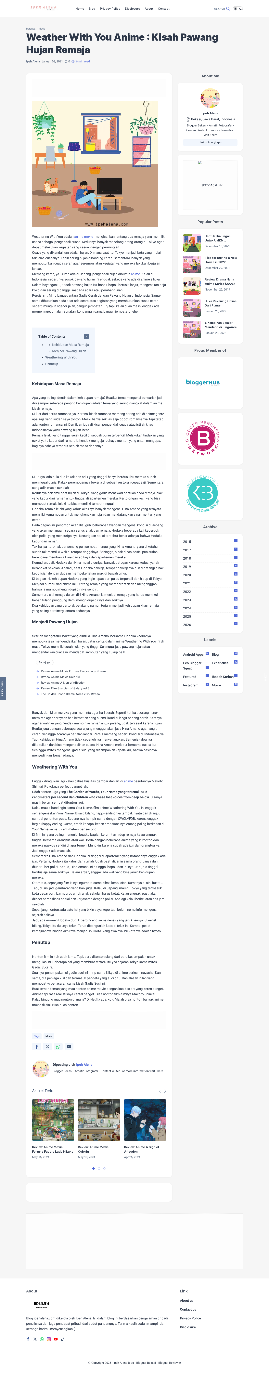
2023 (210, 600)
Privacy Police (190, 1318)
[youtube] (56, 1339)
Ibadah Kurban (224, 676)
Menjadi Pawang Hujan (69, 351)
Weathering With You (61, 357)
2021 (210, 583)
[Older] (3, 688)
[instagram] (49, 1339)
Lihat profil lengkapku (210, 142)
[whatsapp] (58, 1046)
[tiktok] (63, 1339)
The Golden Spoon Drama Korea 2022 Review (70, 694)
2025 (210, 616)
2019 (210, 566)
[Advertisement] (99, 92)
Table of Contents (52, 336)
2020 (210, 575)
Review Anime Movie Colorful (60, 677)
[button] (93, 1168)
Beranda (30, 28)
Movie (42, 28)
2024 (210, 608)
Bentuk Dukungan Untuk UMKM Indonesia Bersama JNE (219, 238)
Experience (224, 663)
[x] (47, 1046)
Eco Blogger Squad (195, 665)
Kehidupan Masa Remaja (70, 345)
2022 (210, 591)
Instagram (195, 685)
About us (186, 1300)
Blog (92, 8)
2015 (210, 541)
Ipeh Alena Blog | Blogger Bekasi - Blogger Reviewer (147, 1363)
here (160, 1071)
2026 (210, 625)
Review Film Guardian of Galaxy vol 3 (65, 688)
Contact (164, 8)
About (149, 8)
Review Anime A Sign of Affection (63, 682)
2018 (210, 558)
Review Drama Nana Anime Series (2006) (220, 282)
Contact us (188, 1309)
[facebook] (36, 1046)
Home (80, 8)
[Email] (69, 1046)
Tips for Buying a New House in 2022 (221, 260)
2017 (210, 550)
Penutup (51, 364)
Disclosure (132, 8)
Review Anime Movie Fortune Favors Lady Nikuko (73, 671)
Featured (195, 676)
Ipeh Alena (210, 113)
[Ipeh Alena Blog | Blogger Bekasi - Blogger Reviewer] (43, 14)
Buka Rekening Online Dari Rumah (221, 303)
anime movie (83, 237)
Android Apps (195, 654)
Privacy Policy (110, 8)
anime (135, 274)
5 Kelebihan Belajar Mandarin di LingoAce (221, 325)
